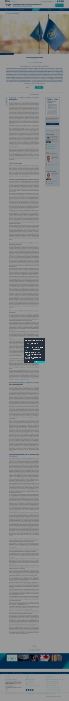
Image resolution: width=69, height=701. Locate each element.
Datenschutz (22, 693)
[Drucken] (6, 100)
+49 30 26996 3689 (51, 146)
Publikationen (47, 12)
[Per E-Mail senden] (6, 103)
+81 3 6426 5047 (30, 683)
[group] (12, 660)
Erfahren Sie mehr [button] (36, 348)
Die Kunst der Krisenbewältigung (12, 13)
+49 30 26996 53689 (51, 148)
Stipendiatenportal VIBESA (51, 681)
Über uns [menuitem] (61, 9)
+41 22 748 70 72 (51, 183)
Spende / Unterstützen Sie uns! (52, 690)
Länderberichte (54, 12)
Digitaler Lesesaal (49, 685)
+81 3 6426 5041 (30, 681)
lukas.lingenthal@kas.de (52, 144)
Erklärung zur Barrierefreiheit (42, 693)
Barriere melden (52, 693)
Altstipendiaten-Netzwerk (51, 683)
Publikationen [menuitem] (36, 9)
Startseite (7, 12)
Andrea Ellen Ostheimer (51, 153)
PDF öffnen (39, 87)
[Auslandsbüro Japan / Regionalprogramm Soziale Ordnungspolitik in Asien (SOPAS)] (8, 5)
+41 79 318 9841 (51, 165)
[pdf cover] (52, 107)
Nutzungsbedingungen (30, 693)
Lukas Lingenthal (30, 62)
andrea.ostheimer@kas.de (53, 164)
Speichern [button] (29, 361)
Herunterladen (52, 123)
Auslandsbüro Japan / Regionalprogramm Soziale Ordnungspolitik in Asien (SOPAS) (27, 12)
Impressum (16, 693)
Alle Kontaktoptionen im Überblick (32, 685)
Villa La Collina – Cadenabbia (52, 687)
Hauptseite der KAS (9, 693)
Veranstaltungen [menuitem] (20, 9)
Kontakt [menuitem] (49, 9)
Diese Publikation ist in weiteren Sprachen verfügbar (34, 85)
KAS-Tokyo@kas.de (31, 679)
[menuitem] (7, 9)
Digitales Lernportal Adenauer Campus (53, 679)
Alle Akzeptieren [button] (39, 361)
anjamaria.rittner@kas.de (52, 181)
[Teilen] (6, 105)
